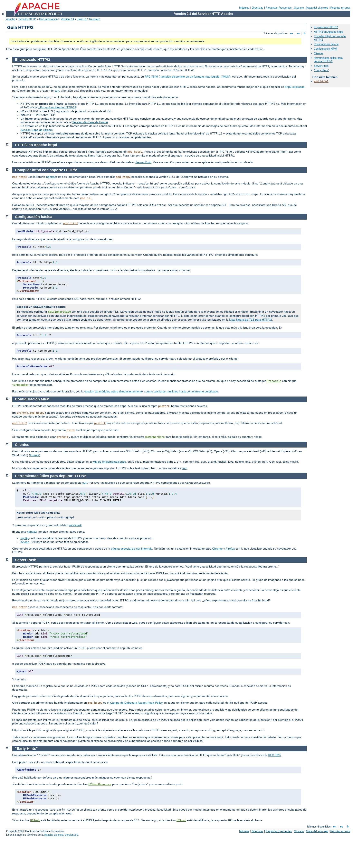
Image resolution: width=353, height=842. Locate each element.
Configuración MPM (325, 48)
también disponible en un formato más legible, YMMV (195, 76)
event (71, 430)
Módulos (244, 7)
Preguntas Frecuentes (279, 7)
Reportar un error (340, 7)
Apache (10, 19)
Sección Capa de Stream (36, 129)
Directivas (257, 7)
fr (304, 33)
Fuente (34, 455)
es (298, 33)
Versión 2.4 (67, 19)
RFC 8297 (274, 755)
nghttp (24, 538)
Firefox (230, 548)
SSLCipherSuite (59, 311)
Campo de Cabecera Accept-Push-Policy (136, 702)
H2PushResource (99, 784)
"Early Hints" (321, 70)
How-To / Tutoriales (88, 19)
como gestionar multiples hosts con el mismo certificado (182, 391)
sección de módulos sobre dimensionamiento (113, 391)
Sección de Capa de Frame (90, 122)
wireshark (75, 525)
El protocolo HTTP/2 (326, 27)
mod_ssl (86, 198)
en (291, 33)
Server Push (143, 162)
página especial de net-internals (131, 548)
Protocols (274, 381)
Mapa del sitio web (317, 7)
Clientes (318, 53)
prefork (164, 406)
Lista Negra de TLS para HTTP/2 (250, 319)
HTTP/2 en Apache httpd (328, 31)
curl (57, 90)
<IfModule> (20, 385)
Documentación (48, 19)
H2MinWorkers (155, 437)
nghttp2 (51, 176)
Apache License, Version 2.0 (61, 834)
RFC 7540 (151, 76)
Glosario (299, 7)
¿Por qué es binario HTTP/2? (57, 107)
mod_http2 (134, 151)
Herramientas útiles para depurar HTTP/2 (328, 59)
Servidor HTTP (27, 19)
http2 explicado (295, 86)
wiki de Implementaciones (109, 461)
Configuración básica (326, 44)
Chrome (217, 548)
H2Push (35, 820)
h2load (24, 541)
